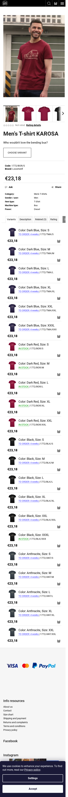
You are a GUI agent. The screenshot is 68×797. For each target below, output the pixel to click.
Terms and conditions (14, 726)
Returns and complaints (15, 722)
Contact (7, 710)
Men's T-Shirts (40, 194)
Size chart (8, 714)
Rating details (33, 125)
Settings (33, 778)
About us (8, 706)
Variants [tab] (11, 219)
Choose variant (17, 152)
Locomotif (17, 169)
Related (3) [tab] (40, 219)
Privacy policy (32, 769)
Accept (33, 788)
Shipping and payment (14, 718)
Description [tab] (25, 219)
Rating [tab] (53, 219)
